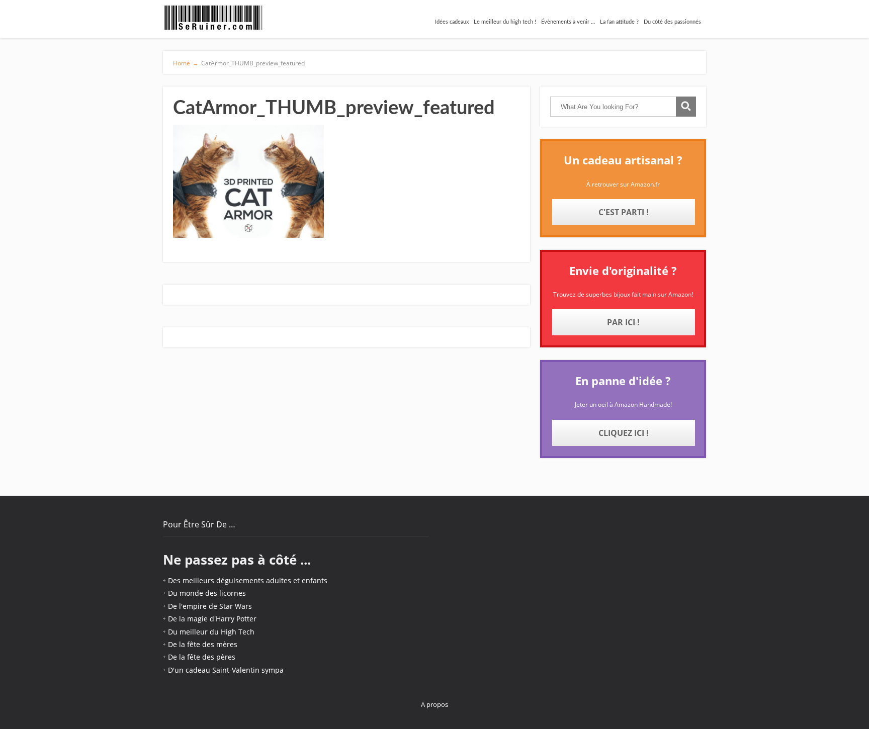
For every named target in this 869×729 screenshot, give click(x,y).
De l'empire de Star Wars (210, 606)
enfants (314, 580)
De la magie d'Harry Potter (212, 618)
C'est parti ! (623, 212)
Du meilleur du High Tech (211, 631)
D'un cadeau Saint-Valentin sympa (226, 670)
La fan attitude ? (619, 22)
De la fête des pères (201, 657)
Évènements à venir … (568, 22)
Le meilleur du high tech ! (505, 22)
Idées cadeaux (452, 22)
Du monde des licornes (207, 593)
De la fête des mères (202, 644)
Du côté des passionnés (672, 22)
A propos (434, 704)
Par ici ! (623, 322)
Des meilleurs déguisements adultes (229, 580)
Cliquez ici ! (623, 432)
